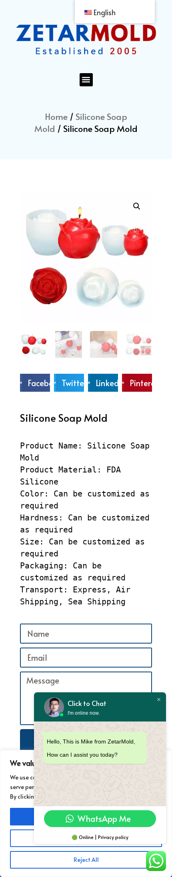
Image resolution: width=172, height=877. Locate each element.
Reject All (86, 859)
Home (56, 116)
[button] (86, 79)
